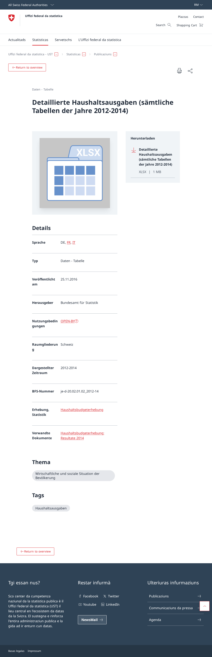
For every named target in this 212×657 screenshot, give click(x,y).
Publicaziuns (159, 596)
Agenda (155, 619)
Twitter (113, 596)
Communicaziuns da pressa (171, 608)
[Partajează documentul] (190, 71)
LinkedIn (112, 604)
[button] (17, 40)
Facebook (90, 596)
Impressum (34, 651)
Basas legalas (16, 651)
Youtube (89, 604)
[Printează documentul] (179, 70)
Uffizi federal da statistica (43, 16)
